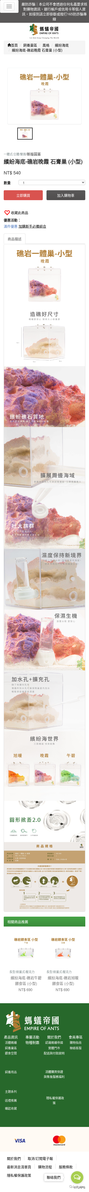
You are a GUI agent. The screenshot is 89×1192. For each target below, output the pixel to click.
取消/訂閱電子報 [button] (40, 1158)
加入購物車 (65, 195)
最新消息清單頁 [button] (19, 1166)
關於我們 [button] (14, 1158)
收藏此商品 (19, 212)
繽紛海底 (62, 45)
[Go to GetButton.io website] (77, 1187)
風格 (46, 45)
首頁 (14, 45)
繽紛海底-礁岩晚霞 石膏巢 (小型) (37, 50)
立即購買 (23, 195)
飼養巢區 (30, 45)
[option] (44, 96)
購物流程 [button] (45, 1166)
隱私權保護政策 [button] (19, 1175)
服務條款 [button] (66, 1166)
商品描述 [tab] (15, 238)
